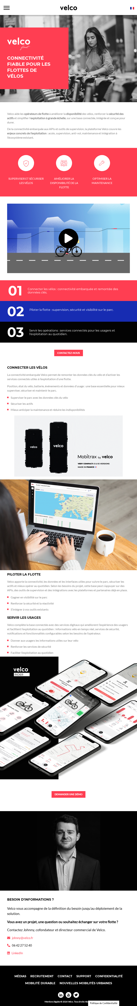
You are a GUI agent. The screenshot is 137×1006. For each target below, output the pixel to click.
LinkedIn (17, 953)
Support (83, 976)
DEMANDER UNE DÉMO (68, 794)
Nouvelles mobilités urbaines (86, 983)
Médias (20, 976)
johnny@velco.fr (22, 938)
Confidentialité (109, 976)
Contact (65, 976)
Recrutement (42, 976)
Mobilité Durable (40, 983)
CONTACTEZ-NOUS (68, 352)
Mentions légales (52, 1001)
